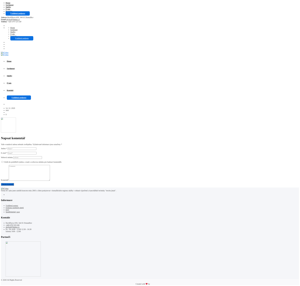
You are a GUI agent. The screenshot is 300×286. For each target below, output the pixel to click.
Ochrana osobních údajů (15, 208)
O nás (8, 9)
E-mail (4, 153)
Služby (8, 7)
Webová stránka (7, 157)
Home (8, 3)
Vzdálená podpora (17, 13)
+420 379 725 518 (12, 225)
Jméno (4, 149)
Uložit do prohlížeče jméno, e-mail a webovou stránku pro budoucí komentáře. (33, 162)
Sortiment (9, 5)
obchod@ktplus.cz (13, 20)
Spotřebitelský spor (13, 212)
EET (7, 210)
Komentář (4, 180)
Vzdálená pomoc (12, 206)
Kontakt (10, 90)
